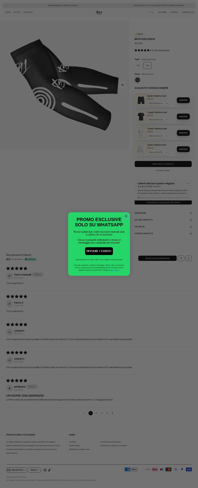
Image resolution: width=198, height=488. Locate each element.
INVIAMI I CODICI (99, 251)
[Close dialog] (126, 216)
